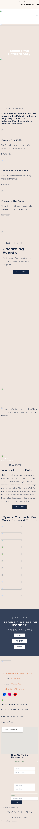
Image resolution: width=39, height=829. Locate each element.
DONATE (23, 1)
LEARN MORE (5, 184)
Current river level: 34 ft (30, 5)
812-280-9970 (16, 678)
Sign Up (16, 802)
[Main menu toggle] (36, 16)
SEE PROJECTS (6, 215)
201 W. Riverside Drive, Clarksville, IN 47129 (17, 673)
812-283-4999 (16, 684)
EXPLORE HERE (6, 154)
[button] (21, 272)
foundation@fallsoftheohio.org (13, 689)
